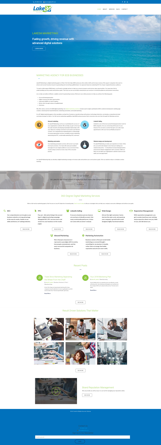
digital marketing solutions (73, 108)
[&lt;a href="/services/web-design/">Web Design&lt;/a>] (49, 353)
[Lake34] (47, 9)
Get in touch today (79, 203)
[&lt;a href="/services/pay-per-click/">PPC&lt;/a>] (81, 329)
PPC (80, 337)
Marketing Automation (80, 362)
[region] (80, 41)
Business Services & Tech (61, 282)
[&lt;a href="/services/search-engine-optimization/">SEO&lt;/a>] (49, 329)
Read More (47, 293)
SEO (49, 337)
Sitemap (89, 411)
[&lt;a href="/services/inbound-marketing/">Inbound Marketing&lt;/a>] (112, 353)
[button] (56, 391)
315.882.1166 (38, 2)
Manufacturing (48, 284)
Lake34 (75, 411)
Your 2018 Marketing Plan (100, 277)
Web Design (49, 362)
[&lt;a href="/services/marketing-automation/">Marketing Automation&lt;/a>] (81, 353)
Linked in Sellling (112, 337)
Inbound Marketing (112, 362)
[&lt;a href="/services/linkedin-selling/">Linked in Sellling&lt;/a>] (112, 329)
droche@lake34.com (50, 2)
